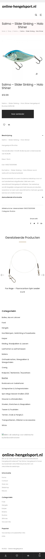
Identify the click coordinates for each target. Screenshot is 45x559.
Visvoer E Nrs (6, 522)
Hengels (5, 328)
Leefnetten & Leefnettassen (14, 349)
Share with (34, 219)
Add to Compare (9, 125)
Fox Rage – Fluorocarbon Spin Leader (22, 288)
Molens (5, 354)
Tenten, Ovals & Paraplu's (12, 415)
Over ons (5, 484)
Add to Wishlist (4, 125)
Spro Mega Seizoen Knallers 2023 (15, 394)
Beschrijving (7, 135)
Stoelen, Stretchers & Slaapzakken (16, 404)
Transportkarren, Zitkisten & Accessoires (18, 420)
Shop (9, 31)
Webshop (5, 487)
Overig (4, 367)
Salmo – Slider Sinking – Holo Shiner (18, 170)
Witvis (4, 425)
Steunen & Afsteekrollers (12, 399)
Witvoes (5, 518)
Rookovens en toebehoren (13, 383)
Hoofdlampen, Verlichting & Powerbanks (18, 333)
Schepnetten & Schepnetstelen (15, 388)
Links (3, 536)
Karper (4, 338)
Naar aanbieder (17, 114)
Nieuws (4, 491)
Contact (5, 481)
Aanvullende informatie (12, 197)
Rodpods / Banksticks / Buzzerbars (16, 373)
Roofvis (15, 31)
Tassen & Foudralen (10, 409)
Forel (4, 322)
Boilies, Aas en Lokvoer (11, 317)
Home (3, 31)
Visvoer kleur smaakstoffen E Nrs (13, 533)
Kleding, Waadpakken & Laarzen (15, 343)
